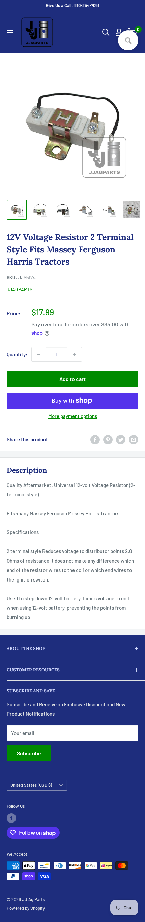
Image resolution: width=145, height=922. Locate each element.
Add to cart (72, 379)
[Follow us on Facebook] (11, 818)
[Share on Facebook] (95, 439)
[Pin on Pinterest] (108, 439)
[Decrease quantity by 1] (39, 354)
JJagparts (19, 289)
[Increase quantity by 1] (74, 354)
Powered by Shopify (26, 908)
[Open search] (106, 32)
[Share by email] (133, 439)
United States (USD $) (31, 785)
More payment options (72, 416)
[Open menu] (10, 32)
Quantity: (17, 354)
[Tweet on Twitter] (120, 439)
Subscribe (29, 753)
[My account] (119, 32)
